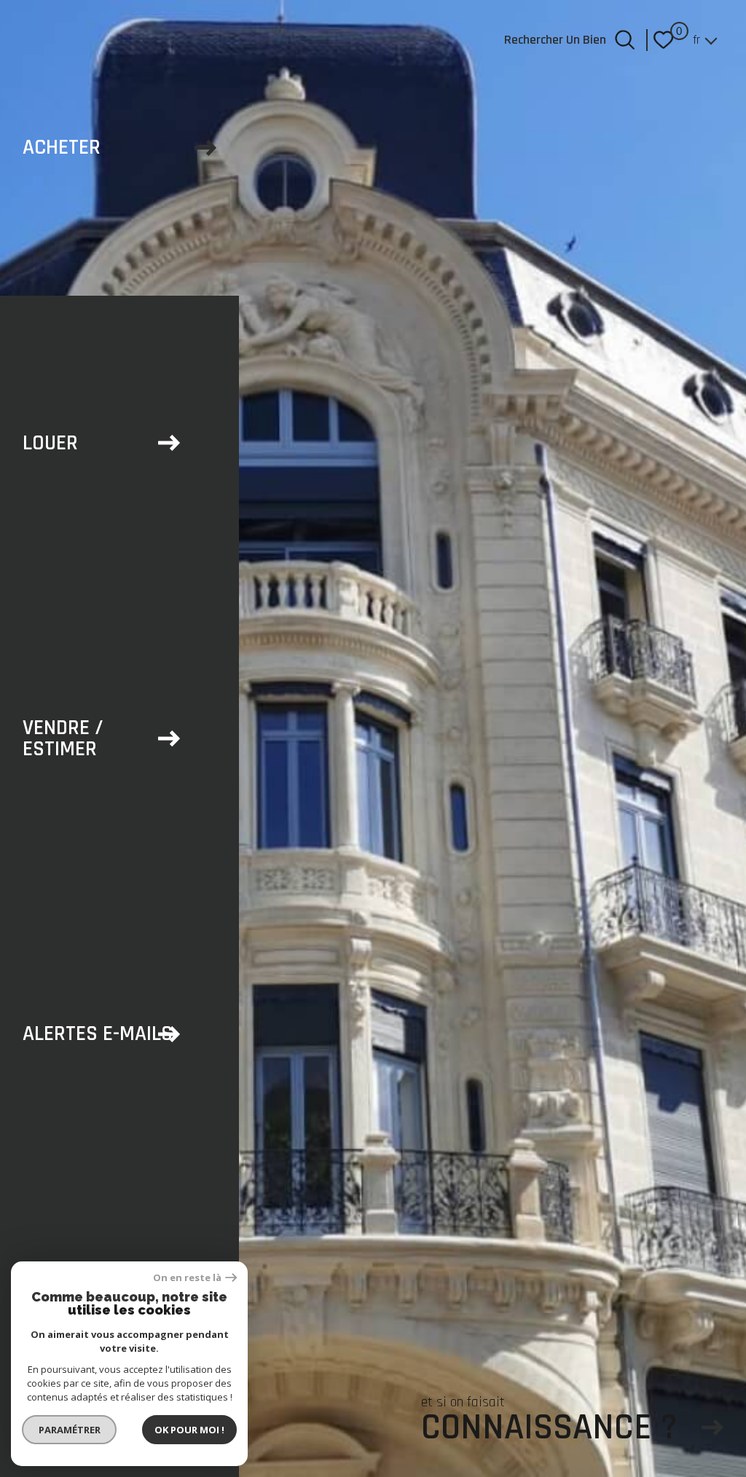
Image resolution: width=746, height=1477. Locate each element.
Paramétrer (70, 1429)
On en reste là (187, 1277)
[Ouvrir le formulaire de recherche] (624, 39)
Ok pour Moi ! (189, 1429)
